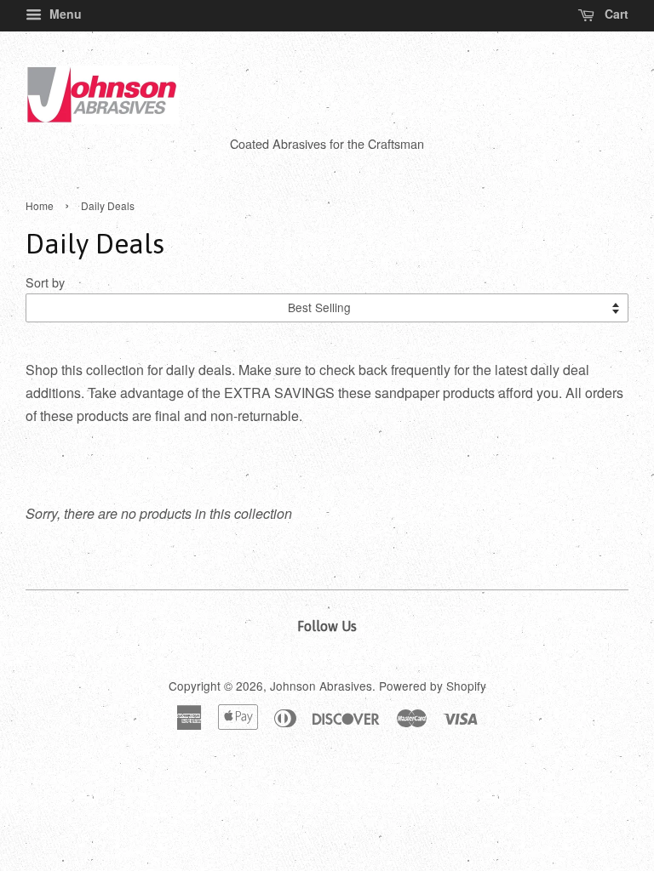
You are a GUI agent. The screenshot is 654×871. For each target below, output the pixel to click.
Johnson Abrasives (321, 685)
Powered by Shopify (432, 685)
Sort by (45, 282)
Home (40, 205)
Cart (614, 13)
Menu (64, 13)
